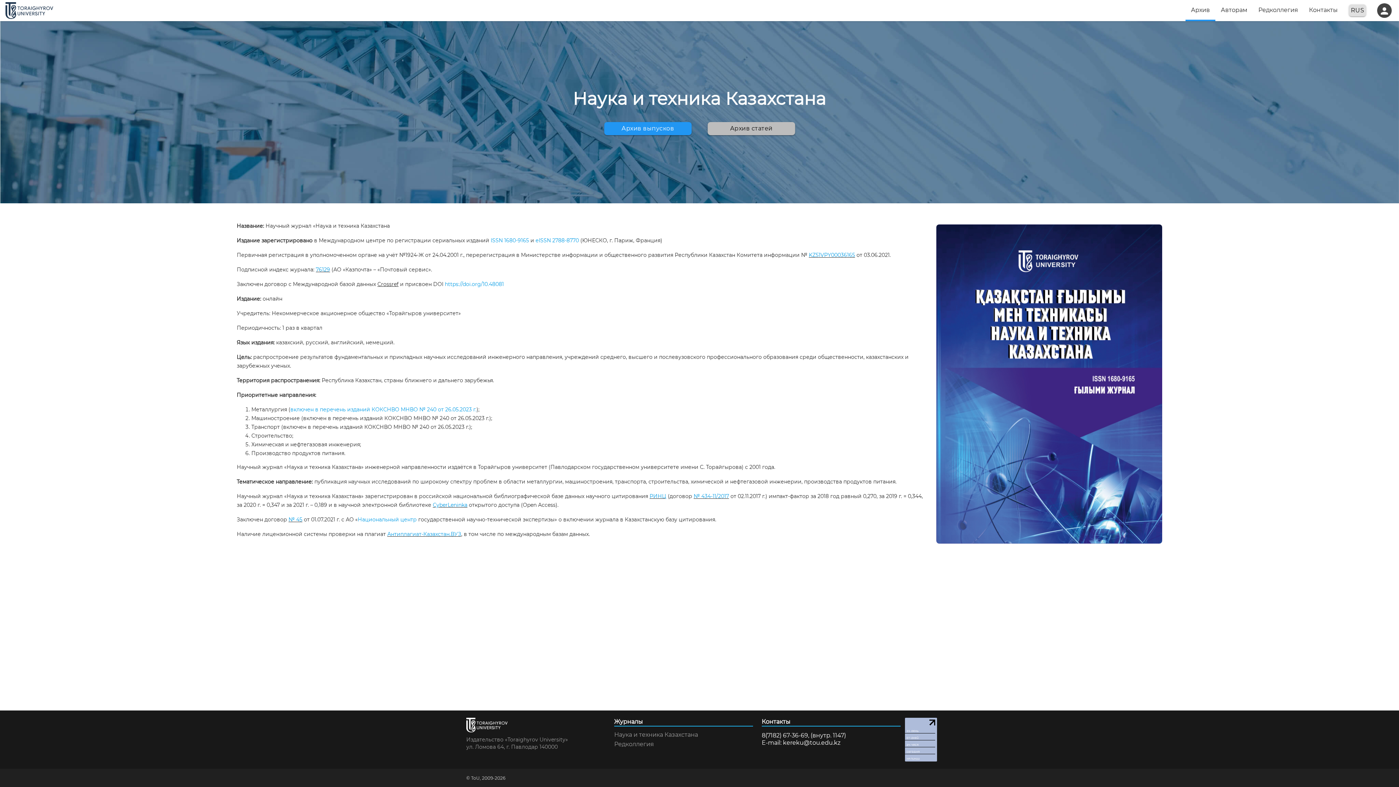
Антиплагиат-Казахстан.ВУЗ (424, 534)
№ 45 (295, 519)
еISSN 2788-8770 (557, 240)
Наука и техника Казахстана (656, 735)
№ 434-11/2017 (711, 496)
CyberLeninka (450, 505)
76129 (323, 269)
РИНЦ (658, 496)
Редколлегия (634, 744)
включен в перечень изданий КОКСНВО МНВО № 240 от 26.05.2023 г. (383, 409)
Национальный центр (387, 519)
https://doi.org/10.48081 (474, 284)
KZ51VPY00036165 (832, 255)
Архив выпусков (648, 128)
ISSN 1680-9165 (510, 240)
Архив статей (751, 128)
